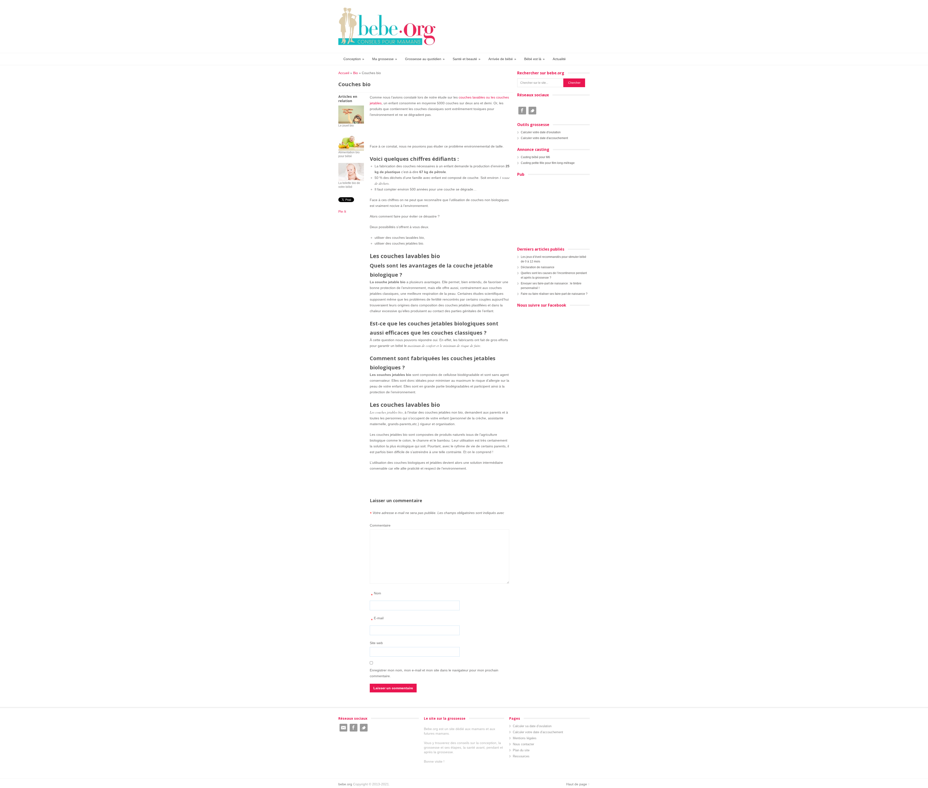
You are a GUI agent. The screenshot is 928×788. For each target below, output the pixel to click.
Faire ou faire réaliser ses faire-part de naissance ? (554, 294)
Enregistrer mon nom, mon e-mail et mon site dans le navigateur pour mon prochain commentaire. (434, 673)
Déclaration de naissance (537, 267)
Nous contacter (523, 744)
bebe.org (345, 784)
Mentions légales (524, 738)
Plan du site (521, 750)
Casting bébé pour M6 (535, 157)
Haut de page (576, 784)
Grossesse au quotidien (425, 59)
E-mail (377, 619)
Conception (353, 59)
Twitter (532, 110)
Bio (355, 73)
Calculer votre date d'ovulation (541, 132)
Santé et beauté (466, 59)
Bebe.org (389, 26)
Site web (376, 643)
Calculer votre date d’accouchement (538, 732)
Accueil (343, 73)
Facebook (522, 110)
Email (343, 728)
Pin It (342, 211)
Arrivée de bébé (502, 59)
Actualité (559, 59)
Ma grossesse (384, 59)
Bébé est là (534, 59)
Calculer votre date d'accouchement (544, 138)
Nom (376, 594)
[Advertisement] (439, 129)
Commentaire (380, 525)
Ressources (521, 756)
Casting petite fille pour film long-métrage (548, 163)
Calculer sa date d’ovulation (532, 726)
